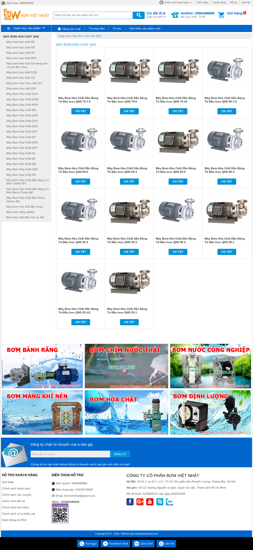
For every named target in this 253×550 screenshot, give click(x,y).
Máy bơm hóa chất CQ (20, 77)
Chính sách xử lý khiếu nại (18, 513)
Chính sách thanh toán (16, 488)
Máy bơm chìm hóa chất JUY (24, 83)
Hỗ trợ (233, 2)
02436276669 (84, 489)
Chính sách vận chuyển (16, 494)
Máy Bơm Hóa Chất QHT (22, 131)
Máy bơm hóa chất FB (20, 52)
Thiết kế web (127, 533)
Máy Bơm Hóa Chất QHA (22, 142)
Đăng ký (120, 454)
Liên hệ (246, 2)
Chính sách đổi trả (13, 501)
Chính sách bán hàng (176, 2)
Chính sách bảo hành (15, 507)
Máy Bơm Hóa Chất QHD (22, 126)
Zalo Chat (146, 543)
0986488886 (79, 483)
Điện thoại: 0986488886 (19, 3)
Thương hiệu (97, 28)
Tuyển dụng (219, 2)
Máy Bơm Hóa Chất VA (20, 153)
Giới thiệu (202, 2)
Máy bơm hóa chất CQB (21, 72)
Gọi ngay (91, 543)
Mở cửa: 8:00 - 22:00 (198, 14)
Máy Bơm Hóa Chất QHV (22, 147)
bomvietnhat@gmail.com (79, 495)
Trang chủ (63, 36)
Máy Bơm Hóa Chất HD (21, 174)
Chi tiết (80, 111)
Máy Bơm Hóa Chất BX (20, 158)
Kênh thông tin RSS (14, 520)
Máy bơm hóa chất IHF (20, 47)
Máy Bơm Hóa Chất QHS (86, 36)
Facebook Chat (118, 543)
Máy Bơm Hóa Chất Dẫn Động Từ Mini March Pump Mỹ (27, 190)
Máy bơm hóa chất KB (20, 42)
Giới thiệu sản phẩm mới (144, 28)
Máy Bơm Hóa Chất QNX (22, 169)
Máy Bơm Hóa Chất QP (21, 137)
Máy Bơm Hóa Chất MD (21, 110)
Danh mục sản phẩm (27, 28)
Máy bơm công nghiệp (20, 211)
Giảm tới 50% (156, 14)
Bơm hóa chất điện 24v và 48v (25, 217)
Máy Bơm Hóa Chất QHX (22, 94)
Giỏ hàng (235, 13)
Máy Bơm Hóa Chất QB (21, 163)
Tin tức (117, 28)
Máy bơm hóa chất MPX (21, 58)
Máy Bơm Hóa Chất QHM (22, 99)
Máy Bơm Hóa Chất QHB (22, 115)
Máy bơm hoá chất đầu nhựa (24, 206)
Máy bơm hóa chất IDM (21, 88)
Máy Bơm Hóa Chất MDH (22, 104)
